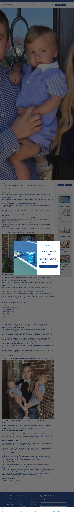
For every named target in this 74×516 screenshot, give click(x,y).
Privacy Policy (20, 514)
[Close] (72, 511)
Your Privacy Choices (56, 511)
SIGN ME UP (48, 266)
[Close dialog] (58, 242)
